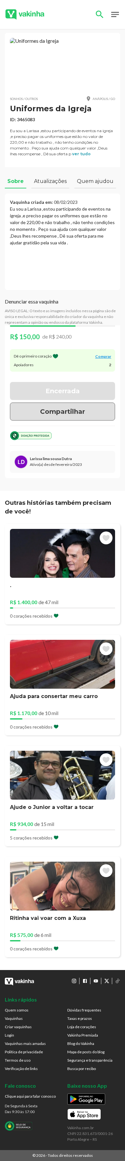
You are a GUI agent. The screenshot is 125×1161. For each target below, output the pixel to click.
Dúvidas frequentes (84, 1010)
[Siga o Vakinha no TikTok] (117, 981)
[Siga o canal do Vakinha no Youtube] (95, 981)
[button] (62, 64)
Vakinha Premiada (82, 1035)
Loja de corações (81, 1026)
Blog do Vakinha (80, 1043)
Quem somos (17, 1010)
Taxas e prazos (79, 1018)
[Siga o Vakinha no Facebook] (85, 981)
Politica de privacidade (24, 1051)
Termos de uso (17, 1060)
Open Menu (115, 14)
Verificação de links (21, 1068)
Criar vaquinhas (18, 1026)
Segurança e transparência (90, 1060)
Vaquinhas (14, 1018)
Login (9, 1035)
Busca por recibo (81, 1068)
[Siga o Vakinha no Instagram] (74, 981)
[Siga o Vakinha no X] (106, 981)
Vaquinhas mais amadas (25, 1043)
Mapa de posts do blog (85, 1051)
